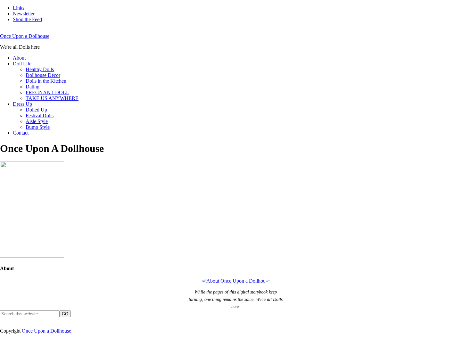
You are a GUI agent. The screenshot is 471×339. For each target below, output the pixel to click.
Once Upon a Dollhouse (24, 36)
